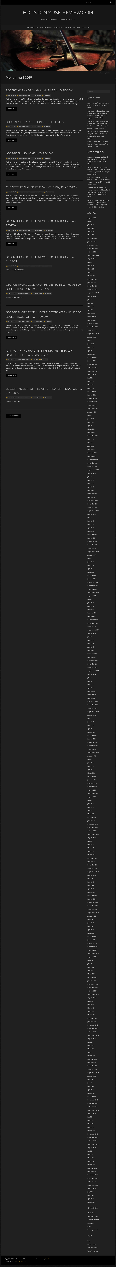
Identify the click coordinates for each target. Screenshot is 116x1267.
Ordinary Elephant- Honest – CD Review (35, 122)
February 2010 (92, 858)
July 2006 (90, 1001)
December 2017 (92, 541)
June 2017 (90, 562)
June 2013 (90, 722)
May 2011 (90, 807)
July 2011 (90, 800)
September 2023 (93, 334)
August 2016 (91, 596)
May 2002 (90, 1158)
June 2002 (90, 1154)
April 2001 (90, 1199)
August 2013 (91, 715)
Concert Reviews (32, 27)
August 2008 (91, 916)
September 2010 (93, 834)
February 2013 (92, 735)
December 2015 (92, 620)
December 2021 (92, 398)
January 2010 (91, 861)
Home (97, 73)
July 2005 (90, 1042)
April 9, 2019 (11, 293)
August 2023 (91, 337)
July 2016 (90, 599)
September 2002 (93, 1144)
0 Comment (47, 126)
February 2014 (92, 695)
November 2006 (92, 987)
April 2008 (90, 930)
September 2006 (93, 994)
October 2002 (92, 1141)
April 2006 (90, 1011)
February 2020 (92, 453)
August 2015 (91, 633)
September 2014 (93, 671)
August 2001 (91, 1188)
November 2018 (92, 504)
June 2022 (90, 381)
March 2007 (91, 974)
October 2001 (92, 1182)
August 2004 (91, 1076)
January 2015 (91, 657)
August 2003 (91, 1113)
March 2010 (91, 855)
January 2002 (91, 1171)
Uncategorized (92, 1230)
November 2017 (92, 545)
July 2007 (90, 960)
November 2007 (92, 947)
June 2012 (90, 763)
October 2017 (92, 548)
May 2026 (90, 228)
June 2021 (90, 419)
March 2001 (91, 1202)
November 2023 (92, 327)
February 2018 (92, 535)
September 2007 (93, 953)
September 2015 (93, 630)
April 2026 (90, 231)
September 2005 (93, 1035)
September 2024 (93, 293)
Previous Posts (14, 416)
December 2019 (92, 460)
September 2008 (93, 913)
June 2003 (90, 1120)
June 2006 (90, 1005)
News (89, 1226)
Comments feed (92, 1248)
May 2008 (90, 926)
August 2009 (91, 875)
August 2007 (91, 957)
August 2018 (91, 514)
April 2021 (90, 426)
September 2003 (93, 1110)
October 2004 (92, 1069)
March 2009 (91, 892)
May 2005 (90, 1049)
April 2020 (90, 446)
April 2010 (90, 851)
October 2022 (92, 368)
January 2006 (91, 1022)
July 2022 (90, 378)
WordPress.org (92, 1251)
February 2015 (92, 654)
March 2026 (91, 235)
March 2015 (91, 650)
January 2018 (91, 538)
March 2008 (91, 933)
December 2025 (92, 245)
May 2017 (90, 565)
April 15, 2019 (12, 192)
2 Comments (49, 192)
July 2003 (90, 1117)
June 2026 (90, 225)
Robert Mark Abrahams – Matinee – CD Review (39, 90)
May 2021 (90, 422)
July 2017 (90, 558)
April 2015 (90, 647)
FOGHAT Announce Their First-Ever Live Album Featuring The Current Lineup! (97, 144)
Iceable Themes (21, 1261)
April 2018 (90, 528)
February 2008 (92, 936)
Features (67, 27)
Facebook (76, 27)
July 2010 (90, 841)
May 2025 (90, 269)
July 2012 (90, 759)
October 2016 (92, 589)
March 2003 (91, 1131)
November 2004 (92, 1066)
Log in (89, 1241)
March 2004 (91, 1093)
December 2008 (92, 902)
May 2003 (90, 1124)
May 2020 (90, 443)
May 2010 (90, 848)
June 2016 (90, 603)
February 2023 (92, 357)
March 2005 (91, 1056)
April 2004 (90, 1090)
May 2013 (90, 725)
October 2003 (92, 1107)
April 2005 (90, 1052)
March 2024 (91, 313)
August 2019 (91, 473)
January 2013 (91, 739)
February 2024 (92, 317)
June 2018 (90, 521)
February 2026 (92, 238)
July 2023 (90, 340)
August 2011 (91, 797)
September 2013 (93, 712)
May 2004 (90, 1086)
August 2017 (91, 555)
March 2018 (91, 531)
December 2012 (92, 742)
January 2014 (91, 698)
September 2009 (93, 872)
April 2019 (90, 487)
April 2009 (90, 889)
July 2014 (90, 678)
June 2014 (90, 681)
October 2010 (92, 831)
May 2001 (90, 1195)
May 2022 (90, 385)
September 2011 (93, 793)
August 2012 (91, 756)
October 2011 (92, 790)
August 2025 (91, 259)
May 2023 (90, 347)
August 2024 (91, 296)
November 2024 (92, 286)
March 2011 (91, 814)
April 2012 (90, 770)
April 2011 (90, 810)
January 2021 (91, 432)
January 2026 (91, 242)
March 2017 (91, 572)
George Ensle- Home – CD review (29, 153)
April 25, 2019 (12, 158)
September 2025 (93, 255)
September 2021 (93, 409)
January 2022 (91, 395)
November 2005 (92, 1028)
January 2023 (91, 361)
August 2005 (91, 1039)
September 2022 (93, 371)
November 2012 (92, 746)
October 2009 (92, 868)
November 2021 (92, 402)
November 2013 (92, 705)
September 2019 (93, 470)
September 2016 (93, 592)
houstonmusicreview (24, 95)
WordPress (48, 1259)
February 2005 (92, 1059)
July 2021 (90, 415)
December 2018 (92, 500)
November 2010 (92, 827)
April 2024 (90, 310)
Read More (11, 108)
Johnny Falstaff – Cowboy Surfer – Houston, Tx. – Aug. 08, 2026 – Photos (98, 105)
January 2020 (91, 456)
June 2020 (90, 439)
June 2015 (90, 640)
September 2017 (93, 552)
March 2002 (91, 1165)
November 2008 (92, 906)
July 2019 (90, 477)
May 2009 (90, 885)
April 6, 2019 (11, 398)
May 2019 (90, 483)
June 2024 (90, 303)
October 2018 (92, 507)
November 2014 (92, 664)
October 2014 (92, 667)
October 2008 (92, 909)
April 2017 (90, 569)
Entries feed (91, 1244)
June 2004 (90, 1083)
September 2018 (93, 511)
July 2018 (90, 518)
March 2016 (91, 609)
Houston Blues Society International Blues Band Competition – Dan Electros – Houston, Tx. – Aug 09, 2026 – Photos (98, 192)
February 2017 (92, 575)
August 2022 (91, 374)
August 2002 (91, 1148)
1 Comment (47, 95)
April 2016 (90, 606)
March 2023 (91, 354)
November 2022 (92, 364)
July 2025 (90, 262)
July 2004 (90, 1079)
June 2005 (90, 1045)
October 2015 (92, 626)
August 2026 (91, 218)
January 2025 (91, 283)
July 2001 (90, 1192)
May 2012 (90, 766)
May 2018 (90, 524)
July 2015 (90, 637)
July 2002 (90, 1151)
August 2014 (91, 674)
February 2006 (92, 1018)
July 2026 (90, 221)
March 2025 (91, 276)
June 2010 (90, 844)
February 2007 (92, 977)
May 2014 (90, 684)
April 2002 (90, 1161)
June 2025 (90, 266)
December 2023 (92, 323)
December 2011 (92, 783)
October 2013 (92, 708)
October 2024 (92, 289)
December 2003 (92, 1100)
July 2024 (90, 300)
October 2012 (92, 749)
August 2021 (91, 412)
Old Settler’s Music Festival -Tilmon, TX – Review (41, 187)
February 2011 (92, 817)
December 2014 (92, 661)
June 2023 (90, 344)
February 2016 (92, 613)
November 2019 (92, 463)
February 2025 (92, 279)
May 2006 (90, 1008)
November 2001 (92, 1178)
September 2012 (93, 753)
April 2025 (90, 272)
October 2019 (92, 466)
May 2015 (90, 644)
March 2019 (91, 490)
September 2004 (93, 1073)
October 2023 (92, 330)
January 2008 (91, 940)
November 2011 (92, 787)
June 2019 (90, 480)
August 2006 (91, 998)
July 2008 (90, 919)
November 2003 (92, 1103)
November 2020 (92, 436)
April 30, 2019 (12, 95)
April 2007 (90, 970)
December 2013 (92, 701)
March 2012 (91, 773)
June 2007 (90, 964)
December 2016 (92, 582)
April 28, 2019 (12, 126)
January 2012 (91, 780)
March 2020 (91, 449)
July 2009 (90, 879)
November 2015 (92, 623)
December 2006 (92, 984)
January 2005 (91, 1062)
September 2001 (93, 1185)
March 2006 (91, 1015)
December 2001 (92, 1175)
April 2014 (90, 688)
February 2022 (92, 392)
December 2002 (92, 1134)
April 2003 (90, 1127)
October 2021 (92, 405)
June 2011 (90, 804)
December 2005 (92, 1025)
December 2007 (92, 943)
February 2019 (92, 494)
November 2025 (92, 248)
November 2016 (92, 586)
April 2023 (90, 351)
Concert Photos (46, 27)
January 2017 (91, 579)
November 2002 (92, 1137)
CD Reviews (58, 27)
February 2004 (92, 1096)
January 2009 (91, 899)
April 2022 (90, 388)
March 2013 (91, 732)
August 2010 (91, 838)
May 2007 (90, 967)
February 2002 (92, 1168)
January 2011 (91, 821)
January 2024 (91, 320)
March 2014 (91, 691)
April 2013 (90, 729)
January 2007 (91, 981)
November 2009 (92, 865)
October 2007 (92, 950)
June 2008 (90, 923)
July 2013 (90, 718)
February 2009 (92, 896)
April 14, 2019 (12, 230)
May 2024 (90, 306)
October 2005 (92, 1032)
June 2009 (90, 882)
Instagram (86, 27)
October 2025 (92, 252)
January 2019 (91, 497)
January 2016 (91, 616)
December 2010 (92, 824)
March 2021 (91, 429)
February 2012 (92, 776)
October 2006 (92, 991)
